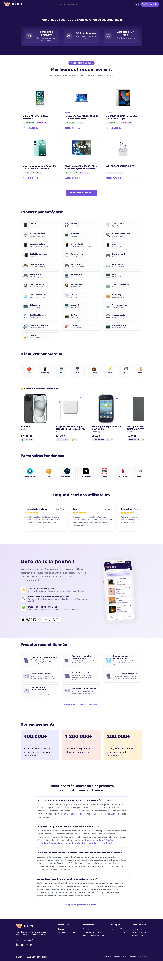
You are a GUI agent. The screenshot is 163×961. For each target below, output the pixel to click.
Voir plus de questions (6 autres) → (81, 905)
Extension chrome (139, 929)
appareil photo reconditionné (65, 843)
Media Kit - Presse (90, 929)
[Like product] (46, 397)
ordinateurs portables (88, 814)
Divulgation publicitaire (137, 957)
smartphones (70, 814)
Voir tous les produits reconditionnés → (81, 705)
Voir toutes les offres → (81, 193)
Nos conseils (63, 929)
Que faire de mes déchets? (93, 936)
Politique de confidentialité (115, 957)
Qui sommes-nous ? (24, 940)
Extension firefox (139, 932)
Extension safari (138, 936)
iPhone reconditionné (95, 840)
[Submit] (135, 4)
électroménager (107, 814)
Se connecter (152, 4)
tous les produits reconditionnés (97, 843)
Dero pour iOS (116, 929)
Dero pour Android (118, 932)
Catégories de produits (67, 932)
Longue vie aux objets (91, 932)
